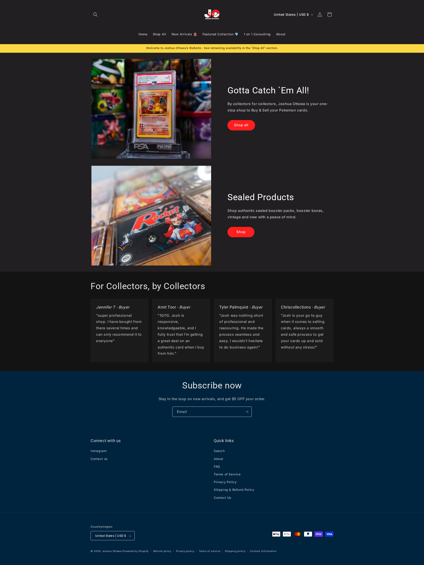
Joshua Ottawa (112, 551)
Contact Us (222, 497)
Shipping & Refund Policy (234, 490)
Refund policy (162, 551)
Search (219, 451)
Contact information (263, 551)
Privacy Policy (225, 482)
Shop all (241, 125)
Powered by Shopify (135, 551)
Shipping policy (235, 551)
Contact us (99, 459)
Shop (241, 232)
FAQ (217, 466)
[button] (95, 14)
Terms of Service (227, 474)
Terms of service (209, 551)
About (218, 459)
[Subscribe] (247, 412)
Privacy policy (185, 551)
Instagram (98, 451)
